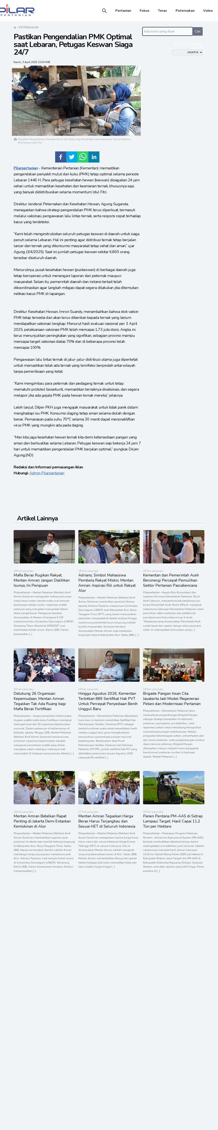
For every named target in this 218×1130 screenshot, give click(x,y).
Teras (162, 10)
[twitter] (71, 157)
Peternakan (185, 10)
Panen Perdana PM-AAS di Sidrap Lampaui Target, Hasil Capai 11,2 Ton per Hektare (173, 821)
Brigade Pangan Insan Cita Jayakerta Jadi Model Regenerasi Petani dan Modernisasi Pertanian (172, 698)
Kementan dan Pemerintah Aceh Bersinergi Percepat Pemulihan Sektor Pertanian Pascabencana (171, 580)
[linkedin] (93, 157)
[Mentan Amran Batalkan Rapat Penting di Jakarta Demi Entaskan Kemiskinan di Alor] (44, 803)
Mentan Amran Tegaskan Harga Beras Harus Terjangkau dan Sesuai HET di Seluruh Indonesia (106, 821)
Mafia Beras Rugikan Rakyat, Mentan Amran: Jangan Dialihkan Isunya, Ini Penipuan (42, 580)
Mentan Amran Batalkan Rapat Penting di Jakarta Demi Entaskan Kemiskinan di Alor (42, 821)
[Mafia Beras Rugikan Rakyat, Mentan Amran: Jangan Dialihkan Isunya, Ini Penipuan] (44, 562)
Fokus (144, 10)
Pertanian (123, 10)
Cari (197, 31)
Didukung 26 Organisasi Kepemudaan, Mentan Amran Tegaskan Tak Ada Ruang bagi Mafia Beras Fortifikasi (40, 701)
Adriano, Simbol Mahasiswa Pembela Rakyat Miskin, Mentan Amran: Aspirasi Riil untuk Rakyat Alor (107, 583)
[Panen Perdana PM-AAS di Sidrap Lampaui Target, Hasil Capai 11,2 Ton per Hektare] (173, 803)
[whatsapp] (82, 157)
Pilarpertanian (26, 168)
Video (208, 10)
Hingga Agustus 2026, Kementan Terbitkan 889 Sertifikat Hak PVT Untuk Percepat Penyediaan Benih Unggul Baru (108, 701)
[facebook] (60, 157)
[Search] (104, 10)
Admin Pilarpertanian (46, 473)
